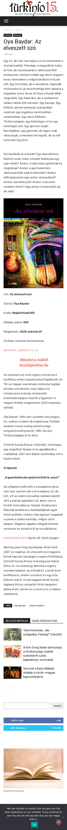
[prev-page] (6, 686)
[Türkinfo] (33, 8)
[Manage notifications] (58, 822)
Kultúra (19, 29)
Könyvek (17, 35)
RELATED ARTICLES (17, 621)
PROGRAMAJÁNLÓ (15, 538)
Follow (57, 728)
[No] (62, 817)
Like (59, 720)
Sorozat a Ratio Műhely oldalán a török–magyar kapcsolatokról (39, 672)
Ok (34, 824)
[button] (6, 21)
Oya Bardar (20, 605)
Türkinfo (8, 29)
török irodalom (37, 605)
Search (57, 705)
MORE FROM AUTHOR (44, 621)
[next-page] (11, 686)
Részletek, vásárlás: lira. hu (21, 350)
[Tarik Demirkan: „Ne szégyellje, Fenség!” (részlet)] (12, 634)
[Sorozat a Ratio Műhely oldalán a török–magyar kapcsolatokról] (12, 673)
